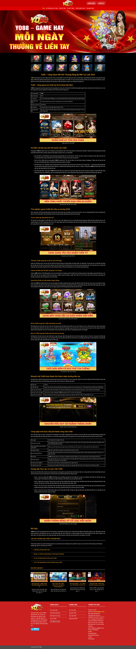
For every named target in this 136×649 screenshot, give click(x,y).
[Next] (105, 584)
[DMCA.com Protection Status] (35, 629)
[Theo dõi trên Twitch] (59, 621)
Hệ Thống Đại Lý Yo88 (52, 8)
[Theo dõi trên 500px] (56, 621)
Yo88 (43, 8)
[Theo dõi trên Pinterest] (54, 621)
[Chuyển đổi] (32, 549)
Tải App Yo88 (70, 8)
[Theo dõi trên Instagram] (51, 621)
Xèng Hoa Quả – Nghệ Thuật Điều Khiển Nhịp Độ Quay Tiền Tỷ (39, 585)
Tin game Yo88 (90, 8)
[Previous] (30, 584)
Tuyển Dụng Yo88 (80, 8)
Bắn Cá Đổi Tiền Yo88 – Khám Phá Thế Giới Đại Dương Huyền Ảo (58, 585)
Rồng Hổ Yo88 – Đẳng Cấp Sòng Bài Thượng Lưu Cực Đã (96, 584)
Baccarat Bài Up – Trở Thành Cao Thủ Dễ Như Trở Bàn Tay (77, 584)
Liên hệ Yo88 (62, 8)
